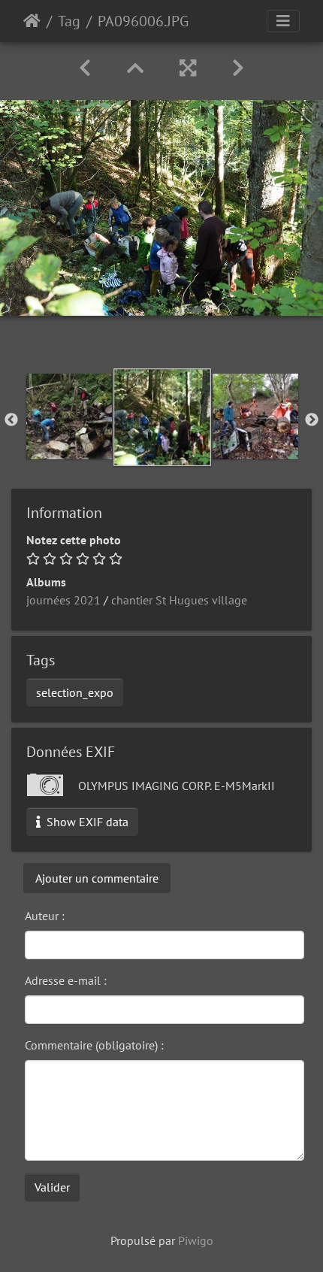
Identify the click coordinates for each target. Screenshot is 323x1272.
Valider (52, 1187)
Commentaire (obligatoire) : (94, 1044)
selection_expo (74, 692)
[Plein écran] (188, 68)
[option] (69, 416)
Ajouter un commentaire (96, 878)
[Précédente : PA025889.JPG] (85, 68)
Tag (69, 21)
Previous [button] (11, 420)
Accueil (32, 21)
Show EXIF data (86, 821)
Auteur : (45, 915)
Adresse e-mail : (66, 980)
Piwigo (195, 1240)
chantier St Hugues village (179, 599)
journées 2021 (63, 599)
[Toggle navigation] (283, 21)
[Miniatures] (135, 68)
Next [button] (311, 420)
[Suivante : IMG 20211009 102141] (238, 68)
